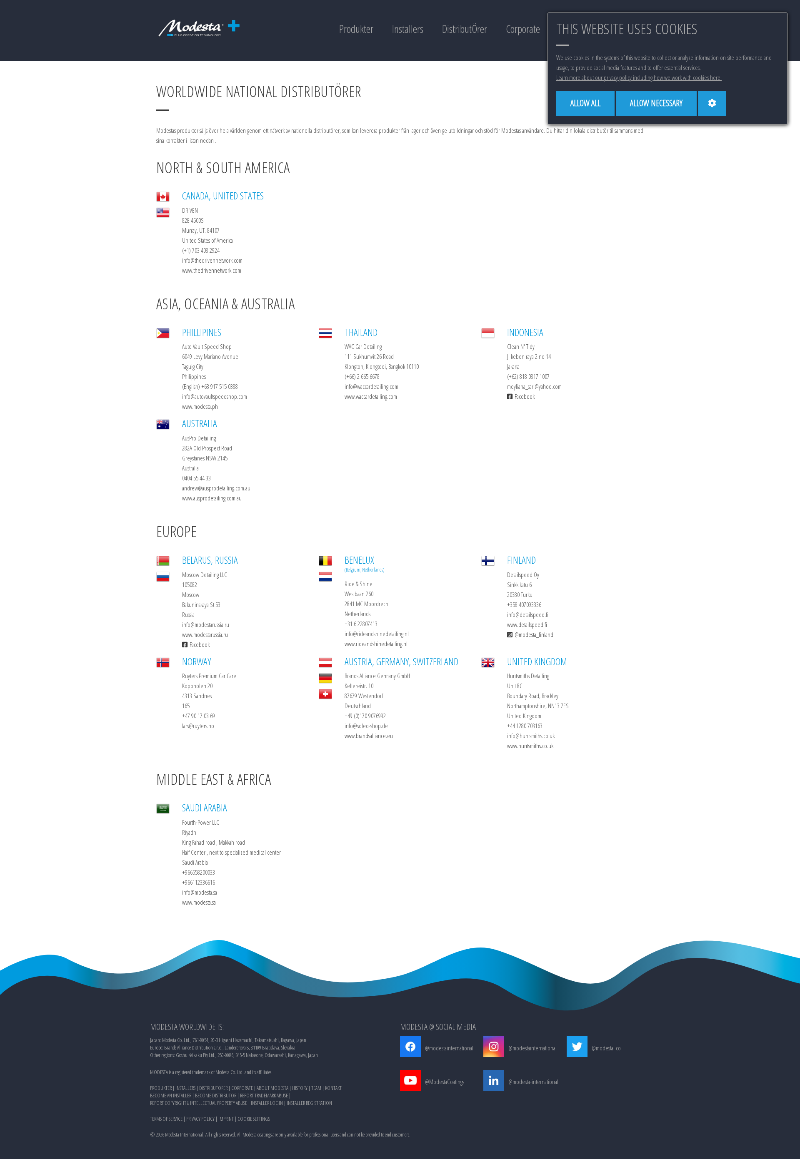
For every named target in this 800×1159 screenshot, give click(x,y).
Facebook (525, 396)
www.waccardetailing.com (371, 396)
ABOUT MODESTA (272, 1088)
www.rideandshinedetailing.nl (376, 643)
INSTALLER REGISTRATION (309, 1103)
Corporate (523, 28)
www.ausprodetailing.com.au (212, 498)
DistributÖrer (464, 28)
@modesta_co (606, 1048)
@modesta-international (533, 1081)
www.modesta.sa (199, 902)
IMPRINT (226, 1118)
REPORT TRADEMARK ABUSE (264, 1095)
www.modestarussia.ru (205, 634)
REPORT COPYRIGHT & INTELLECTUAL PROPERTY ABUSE (198, 1103)
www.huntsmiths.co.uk (530, 745)
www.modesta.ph (200, 406)
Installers (407, 28)
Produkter (356, 28)
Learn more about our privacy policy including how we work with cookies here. (639, 77)
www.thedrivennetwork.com (211, 270)
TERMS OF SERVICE (166, 1118)
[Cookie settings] (712, 103)
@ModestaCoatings (444, 1081)
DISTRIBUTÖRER (213, 1088)
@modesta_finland (534, 634)
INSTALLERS (185, 1088)
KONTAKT (333, 1088)
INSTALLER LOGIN (267, 1103)
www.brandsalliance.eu (369, 735)
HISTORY (300, 1088)
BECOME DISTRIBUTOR (215, 1095)
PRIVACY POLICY (200, 1118)
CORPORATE (242, 1088)
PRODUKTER (161, 1088)
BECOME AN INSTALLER (170, 1095)
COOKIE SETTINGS (254, 1118)
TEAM (316, 1088)
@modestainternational (449, 1048)
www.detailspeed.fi (527, 624)
